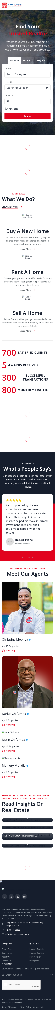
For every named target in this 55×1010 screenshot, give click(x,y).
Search (27, 116)
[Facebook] (4, 896)
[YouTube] (17, 896)
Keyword (8, 68)
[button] (22, 557)
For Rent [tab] (27, 60)
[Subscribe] (50, 974)
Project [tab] (41, 60)
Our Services (7, 953)
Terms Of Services (9, 1007)
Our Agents (34, 960)
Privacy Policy (35, 957)
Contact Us (6, 960)
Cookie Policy (38, 1007)
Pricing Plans (7, 949)
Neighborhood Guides (31, 836)
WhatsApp (10, 650)
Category (8, 95)
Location (8, 82)
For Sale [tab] (14, 60)
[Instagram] (24, 896)
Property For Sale (36, 949)
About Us (6, 957)
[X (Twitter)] (11, 896)
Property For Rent (36, 953)
